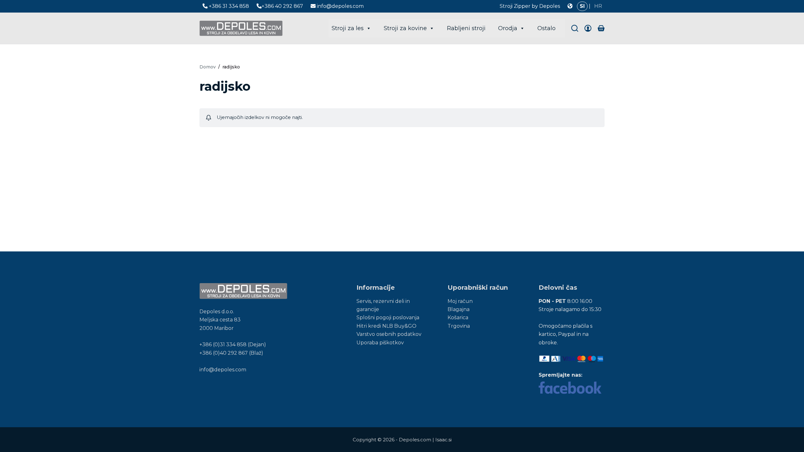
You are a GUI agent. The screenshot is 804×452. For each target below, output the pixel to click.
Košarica (458, 317)
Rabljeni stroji (466, 28)
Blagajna (459, 309)
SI (582, 6)
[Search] (574, 28)
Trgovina (459, 326)
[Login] (587, 28)
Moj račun (460, 301)
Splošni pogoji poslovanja (387, 317)
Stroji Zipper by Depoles (530, 6)
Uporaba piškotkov (380, 343)
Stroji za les (348, 28)
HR (598, 6)
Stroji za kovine (405, 28)
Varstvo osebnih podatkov (388, 334)
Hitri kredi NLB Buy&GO (386, 326)
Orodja (507, 28)
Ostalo (546, 28)
